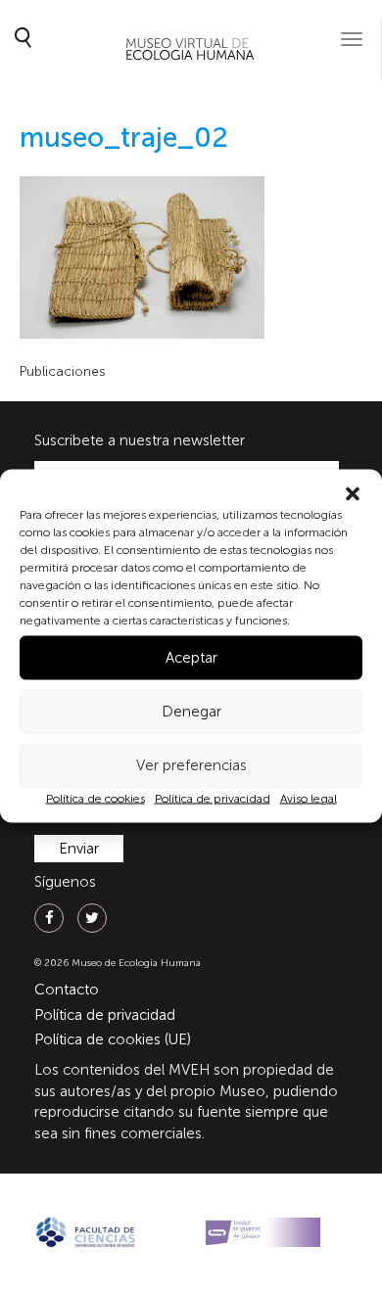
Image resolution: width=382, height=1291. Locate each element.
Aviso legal (308, 798)
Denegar (191, 711)
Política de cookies (95, 798)
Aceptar (191, 658)
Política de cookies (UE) (112, 1039)
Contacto (66, 989)
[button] (352, 493)
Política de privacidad (212, 798)
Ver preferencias (191, 765)
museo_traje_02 (124, 137)
